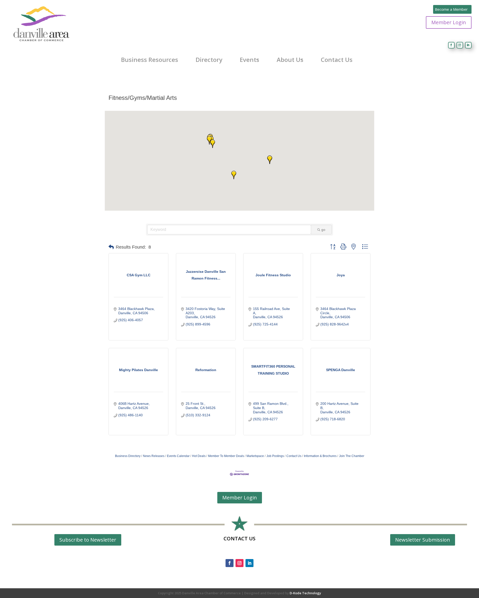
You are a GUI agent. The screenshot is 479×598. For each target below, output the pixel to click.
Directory (209, 59)
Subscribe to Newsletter (87, 539)
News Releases (153, 456)
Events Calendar (178, 456)
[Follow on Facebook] (451, 45)
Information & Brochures (320, 456)
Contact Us (337, 59)
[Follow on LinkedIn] (468, 45)
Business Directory (127, 456)
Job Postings (275, 456)
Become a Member (451, 9)
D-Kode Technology (305, 593)
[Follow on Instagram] (460, 45)
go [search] (323, 230)
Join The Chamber (351, 456)
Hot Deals (199, 456)
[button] (212, 144)
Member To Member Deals (226, 456)
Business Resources (149, 59)
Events (249, 59)
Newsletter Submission (422, 539)
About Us (290, 59)
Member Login (448, 22)
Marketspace (255, 456)
